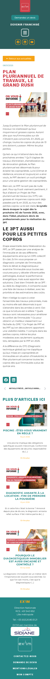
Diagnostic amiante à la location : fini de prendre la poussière (25, 495)
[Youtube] (32, 42)
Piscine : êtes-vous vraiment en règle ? (25, 432)
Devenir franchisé (25, 24)
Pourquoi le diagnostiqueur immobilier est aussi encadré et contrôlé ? (25, 560)
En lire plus (25, 458)
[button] (6, 380)
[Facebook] (18, 42)
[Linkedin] (25, 42)
